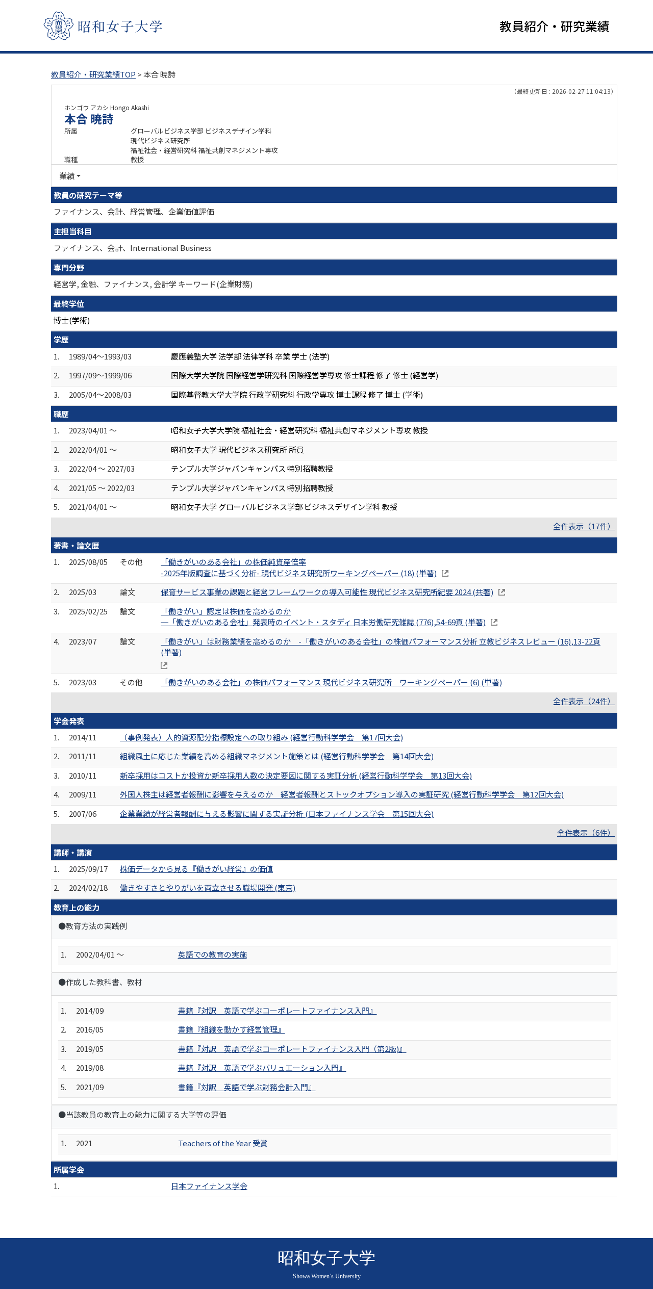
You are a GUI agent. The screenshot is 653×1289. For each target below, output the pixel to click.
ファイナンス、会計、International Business (133, 247)
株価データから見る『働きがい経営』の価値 (196, 868)
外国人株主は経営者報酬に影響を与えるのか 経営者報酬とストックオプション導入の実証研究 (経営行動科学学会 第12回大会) (342, 794)
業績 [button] (66, 175)
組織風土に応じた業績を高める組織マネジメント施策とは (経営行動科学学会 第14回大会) (277, 756)
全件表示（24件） (584, 700)
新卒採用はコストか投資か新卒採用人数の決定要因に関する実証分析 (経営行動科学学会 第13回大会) (296, 775)
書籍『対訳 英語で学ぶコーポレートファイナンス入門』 (277, 1010)
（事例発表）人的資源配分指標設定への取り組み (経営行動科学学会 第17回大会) (261, 737)
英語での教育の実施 (212, 954)
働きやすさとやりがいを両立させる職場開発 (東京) (207, 887)
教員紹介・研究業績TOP (93, 74)
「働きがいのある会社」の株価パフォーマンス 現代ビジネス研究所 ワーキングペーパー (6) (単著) (331, 682)
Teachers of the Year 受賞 (223, 1143)
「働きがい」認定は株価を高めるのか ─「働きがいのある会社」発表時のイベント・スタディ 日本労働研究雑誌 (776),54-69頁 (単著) (323, 616)
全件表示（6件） (586, 832)
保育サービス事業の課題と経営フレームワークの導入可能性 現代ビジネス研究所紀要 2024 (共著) (327, 591)
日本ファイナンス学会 (209, 1185)
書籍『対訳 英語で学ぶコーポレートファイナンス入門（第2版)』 (292, 1048)
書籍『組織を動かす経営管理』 (231, 1029)
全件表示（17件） (584, 526)
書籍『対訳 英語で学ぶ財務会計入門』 (247, 1086)
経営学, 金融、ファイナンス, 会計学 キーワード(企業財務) (153, 283)
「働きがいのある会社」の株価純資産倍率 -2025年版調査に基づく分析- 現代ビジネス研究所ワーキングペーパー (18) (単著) (299, 567)
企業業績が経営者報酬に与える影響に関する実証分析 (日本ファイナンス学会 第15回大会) (277, 813)
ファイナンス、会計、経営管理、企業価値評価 (134, 211)
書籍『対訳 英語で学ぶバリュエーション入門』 (262, 1067)
